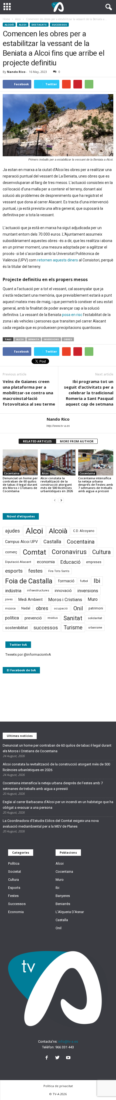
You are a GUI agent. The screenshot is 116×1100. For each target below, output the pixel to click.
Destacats (39, 24)
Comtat (34, 552)
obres (68, 339)
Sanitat (72, 618)
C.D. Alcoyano (83, 531)
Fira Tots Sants (58, 571)
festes (35, 571)
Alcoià (9, 24)
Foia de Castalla (28, 581)
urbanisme (95, 627)
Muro (93, 599)
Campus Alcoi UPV (21, 542)
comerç (11, 552)
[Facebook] (47, 1058)
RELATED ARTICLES (37, 441)
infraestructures (38, 590)
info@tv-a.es (68, 1041)
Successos (59, 24)
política (12, 617)
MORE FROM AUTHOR (77, 441)
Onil (78, 608)
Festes (13, 896)
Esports (14, 888)
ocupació (61, 608)
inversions (51, 339)
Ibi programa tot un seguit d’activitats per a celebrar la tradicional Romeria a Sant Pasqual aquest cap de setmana (88, 393)
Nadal (25, 608)
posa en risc (72, 315)
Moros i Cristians (65, 599)
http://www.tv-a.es (58, 425)
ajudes (12, 531)
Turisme (73, 627)
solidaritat (95, 618)
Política (13, 863)
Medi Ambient (30, 599)
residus (52, 618)
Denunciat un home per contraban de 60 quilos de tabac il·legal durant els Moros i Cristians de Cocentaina (20, 484)
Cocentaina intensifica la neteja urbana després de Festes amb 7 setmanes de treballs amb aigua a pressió (95, 484)
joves (9, 599)
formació (66, 581)
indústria (13, 590)
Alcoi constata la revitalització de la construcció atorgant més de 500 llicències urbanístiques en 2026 (56, 484)
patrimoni (95, 608)
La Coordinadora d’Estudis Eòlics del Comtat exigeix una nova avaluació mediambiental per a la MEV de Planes (51, 823)
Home (6, 19)
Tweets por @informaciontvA (28, 654)
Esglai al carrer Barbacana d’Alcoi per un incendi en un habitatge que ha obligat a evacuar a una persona (58, 805)
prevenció (33, 618)
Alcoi (22, 24)
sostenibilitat (16, 627)
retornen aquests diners (57, 260)
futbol (84, 581)
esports (14, 571)
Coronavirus (69, 552)
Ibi (97, 580)
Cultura (101, 552)
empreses (93, 562)
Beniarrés (63, 904)
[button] (108, 7)
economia (46, 561)
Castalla (52, 541)
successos (45, 627)
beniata (33, 339)
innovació (63, 590)
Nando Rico (16, 72)
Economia (16, 912)
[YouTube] (69, 1058)
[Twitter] (58, 1058)
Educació (70, 562)
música (10, 608)
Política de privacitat (58, 1086)
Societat (14, 872)
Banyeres (63, 896)
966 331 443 (64, 1047)
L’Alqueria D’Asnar (70, 912)
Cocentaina (11, 473)
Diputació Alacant (18, 562)
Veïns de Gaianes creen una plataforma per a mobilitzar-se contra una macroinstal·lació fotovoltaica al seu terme (29, 393)
